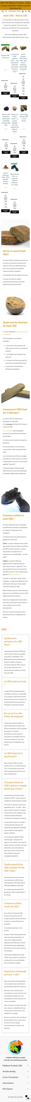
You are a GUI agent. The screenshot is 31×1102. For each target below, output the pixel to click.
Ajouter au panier (5, 93)
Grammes (4, 80)
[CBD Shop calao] (2, 11)
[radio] (5, 83)
